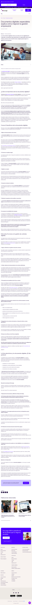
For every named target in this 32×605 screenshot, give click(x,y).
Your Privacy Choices (20, 601)
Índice (2, 64)
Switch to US (9, 4)
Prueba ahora (26, 482)
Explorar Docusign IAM (7, 541)
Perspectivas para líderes (4, 513)
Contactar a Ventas (14, 10)
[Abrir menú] (1, 9)
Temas (29, 13)
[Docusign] (5, 10)
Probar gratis (28, 10)
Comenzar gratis (6, 537)
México (14, 589)
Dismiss (24, 4)
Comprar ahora (21, 10)
